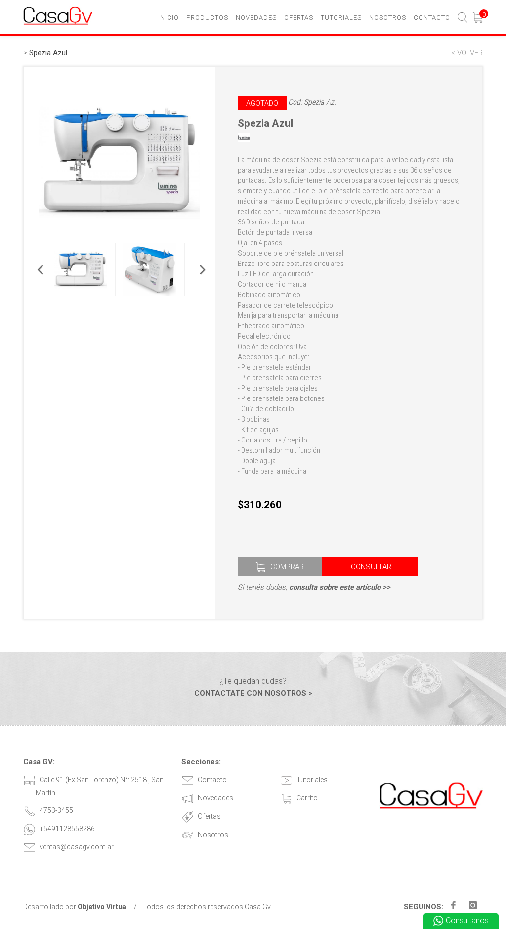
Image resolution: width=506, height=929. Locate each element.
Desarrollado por (75, 907)
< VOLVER (467, 52)
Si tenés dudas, (314, 587)
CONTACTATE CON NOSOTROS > (253, 693)
